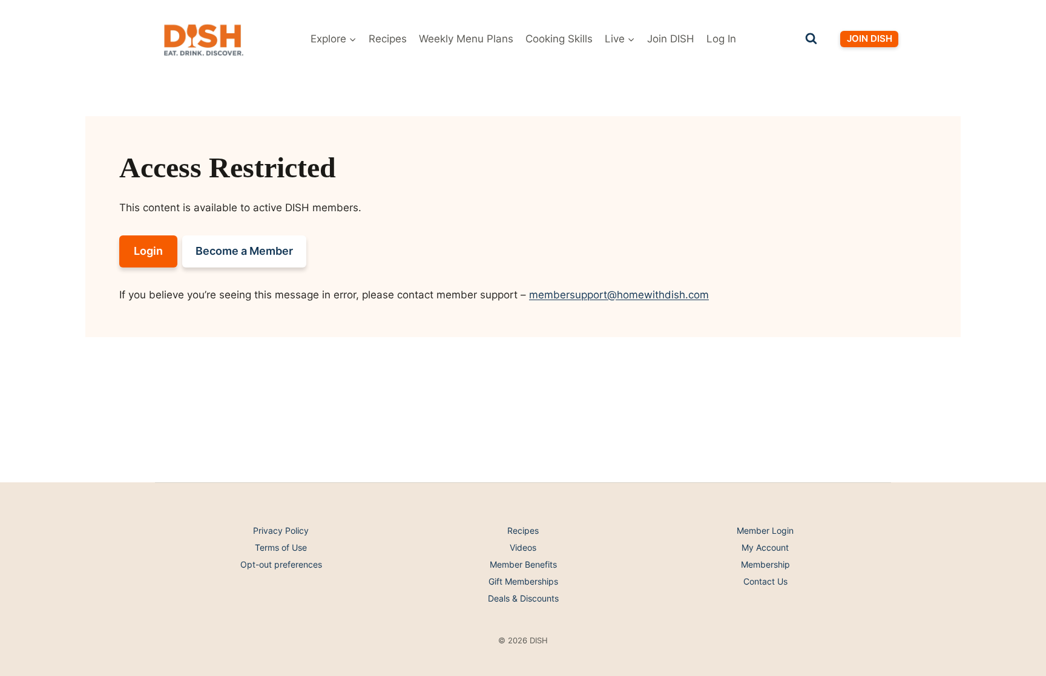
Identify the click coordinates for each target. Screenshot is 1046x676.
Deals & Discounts (523, 598)
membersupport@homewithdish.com (619, 295)
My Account (765, 547)
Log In (721, 39)
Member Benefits (523, 564)
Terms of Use (281, 547)
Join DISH (670, 39)
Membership (765, 564)
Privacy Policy (281, 530)
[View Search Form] (811, 39)
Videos (523, 547)
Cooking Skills (559, 39)
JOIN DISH (869, 38)
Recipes (388, 39)
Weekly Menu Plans (466, 39)
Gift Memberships (523, 581)
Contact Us (765, 581)
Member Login (765, 530)
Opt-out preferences (281, 564)
